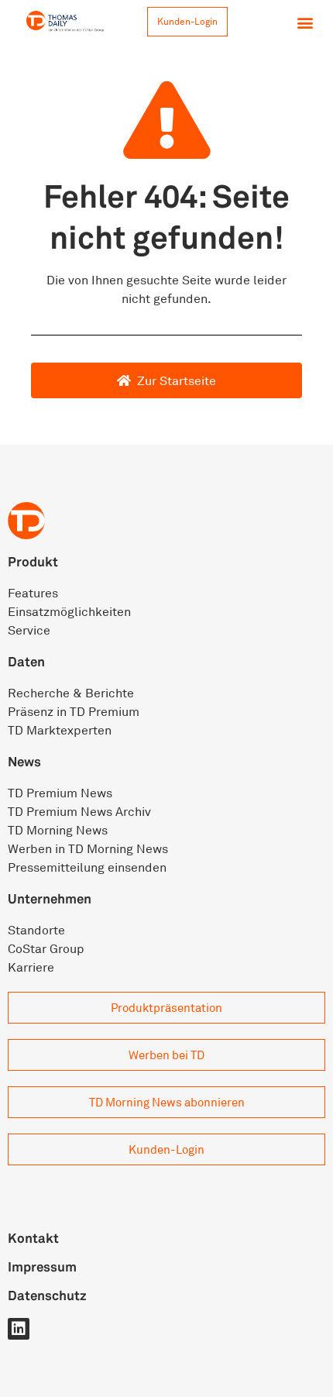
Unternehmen (49, 898)
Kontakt (33, 1238)
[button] (305, 22)
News (24, 761)
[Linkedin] (18, 1329)
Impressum (42, 1266)
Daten (26, 661)
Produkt (33, 561)
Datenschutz (47, 1295)
